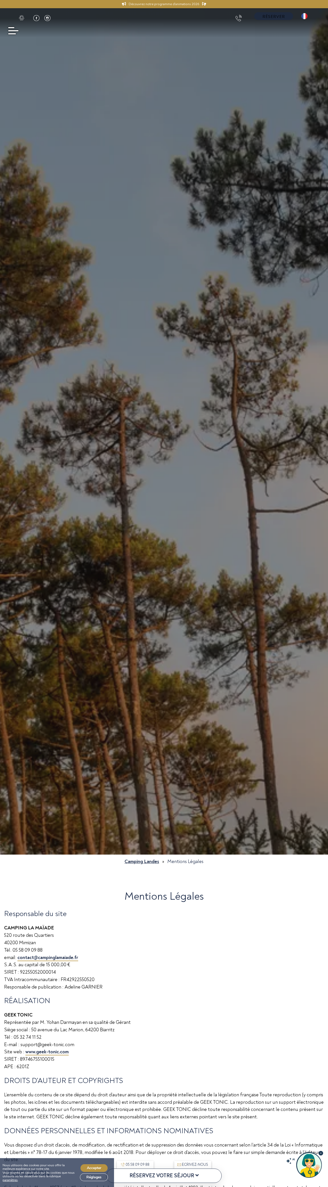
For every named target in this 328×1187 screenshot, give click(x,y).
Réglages (93, 1177)
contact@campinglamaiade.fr (47, 957)
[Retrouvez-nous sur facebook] (36, 17)
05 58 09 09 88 (137, 1164)
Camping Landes (142, 861)
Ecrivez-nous (195, 1164)
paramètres (10, 1180)
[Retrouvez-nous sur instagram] (47, 17)
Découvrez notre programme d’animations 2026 (164, 4)
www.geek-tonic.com (47, 1052)
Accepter (94, 1167)
